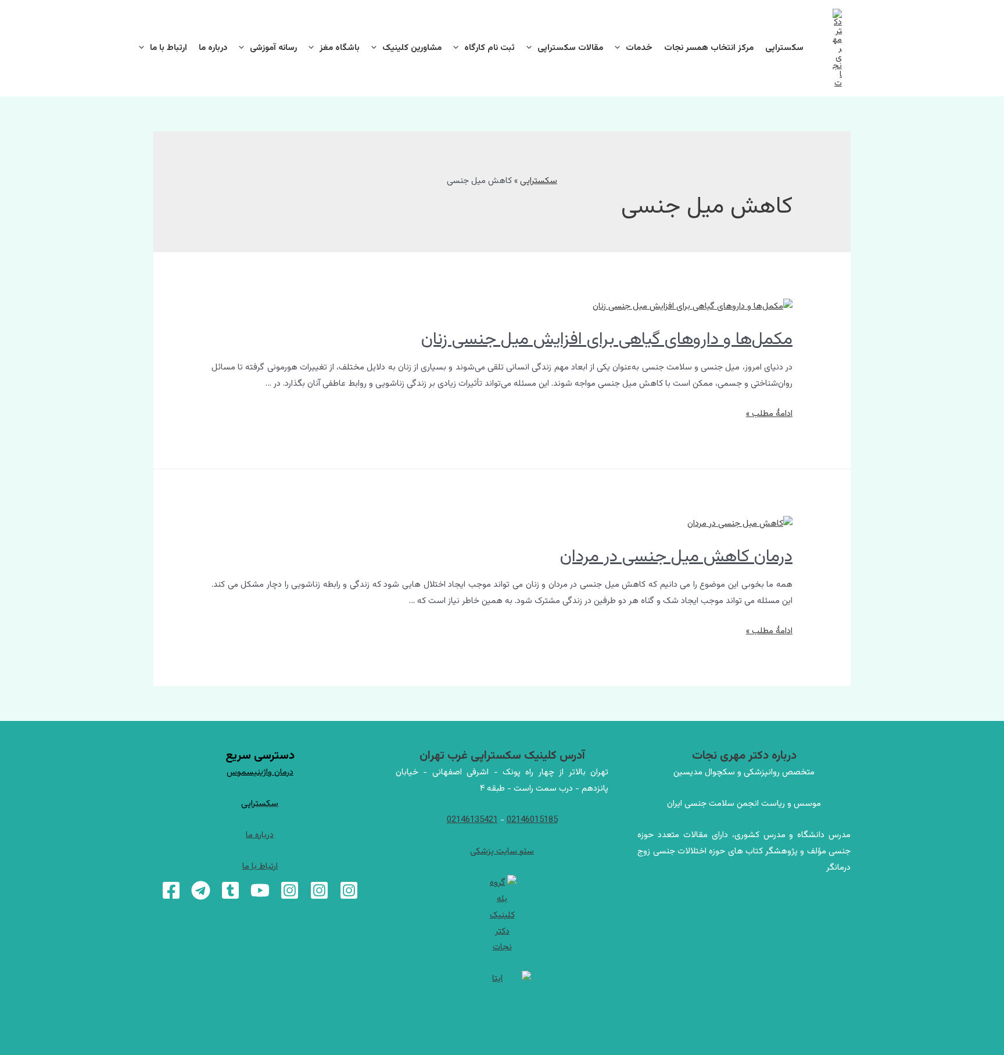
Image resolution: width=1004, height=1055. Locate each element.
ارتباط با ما (168, 48)
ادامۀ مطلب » (769, 414)
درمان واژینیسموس (260, 772)
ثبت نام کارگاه (489, 48)
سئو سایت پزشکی (502, 851)
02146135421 (472, 820)
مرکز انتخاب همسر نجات (709, 48)
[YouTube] (260, 890)
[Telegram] (200, 890)
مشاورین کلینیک (412, 48)
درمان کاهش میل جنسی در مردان (676, 556)
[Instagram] (348, 890)
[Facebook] (171, 890)
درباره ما (213, 48)
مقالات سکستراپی (570, 48)
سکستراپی (784, 48)
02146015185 (532, 820)
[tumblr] (230, 890)
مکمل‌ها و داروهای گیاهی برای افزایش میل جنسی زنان (607, 339)
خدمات (639, 48)
